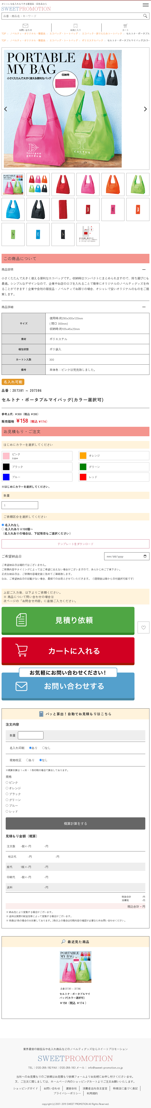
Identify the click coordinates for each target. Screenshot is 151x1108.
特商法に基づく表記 (125, 1088)
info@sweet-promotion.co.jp (105, 1067)
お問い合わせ (52, 1088)
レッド (13, 811)
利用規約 (92, 1093)
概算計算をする (75, 823)
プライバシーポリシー (67, 1093)
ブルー (13, 805)
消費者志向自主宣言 (95, 1088)
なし (48, 748)
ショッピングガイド (25, 1088)
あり (35, 748)
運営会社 (71, 1088)
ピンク (13, 782)
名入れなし (12, 525)
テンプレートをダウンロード (75, 544)
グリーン (15, 800)
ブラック (15, 794)
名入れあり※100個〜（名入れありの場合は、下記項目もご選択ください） (37, 531)
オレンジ (15, 788)
